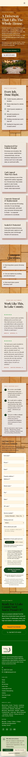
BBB (14, 729)
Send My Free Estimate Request (14, 570)
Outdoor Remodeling (7, 690)
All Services (5, 684)
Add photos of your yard (13, 538)
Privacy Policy (17, 550)
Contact (4, 697)
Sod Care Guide (6, 695)
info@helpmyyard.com (10, 672)
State (6, 499)
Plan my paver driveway (10, 50)
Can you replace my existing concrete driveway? (12, 274)
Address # (7, 479)
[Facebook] (3, 729)
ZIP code (6, 506)
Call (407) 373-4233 (15, 632)
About (3, 682)
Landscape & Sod (6, 688)
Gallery (4, 693)
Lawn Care (5, 686)
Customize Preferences (14, 753)
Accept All (8, 750)
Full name (7, 455)
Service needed (8, 513)
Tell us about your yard (10, 526)
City (5, 492)
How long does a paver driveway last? (14, 266)
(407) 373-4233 (10, 55)
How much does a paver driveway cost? (11, 283)
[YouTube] (7, 729)
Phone (6, 462)
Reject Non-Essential (19, 750)
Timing (8, 520)
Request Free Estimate (14, 627)
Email (6, 469)
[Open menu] (24, 3)
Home (3, 679)
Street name (7, 486)
